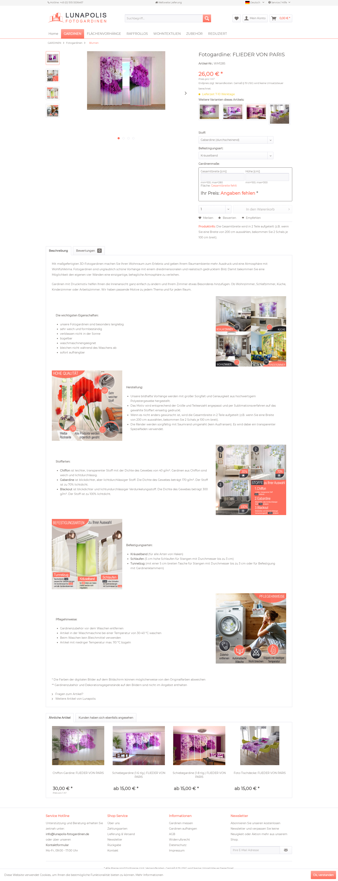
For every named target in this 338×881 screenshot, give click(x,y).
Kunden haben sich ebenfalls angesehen (106, 717)
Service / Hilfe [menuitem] (279, 2)
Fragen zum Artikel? (69, 694)
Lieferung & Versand (121, 834)
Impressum (177, 850)
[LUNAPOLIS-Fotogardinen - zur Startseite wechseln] (77, 18)
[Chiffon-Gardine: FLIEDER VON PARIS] (78, 745)
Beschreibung (58, 250)
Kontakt (112, 850)
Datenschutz (177, 845)
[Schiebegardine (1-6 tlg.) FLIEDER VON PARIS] (139, 745)
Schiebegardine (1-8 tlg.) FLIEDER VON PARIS (199, 775)
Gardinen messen (181, 823)
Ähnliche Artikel (60, 717)
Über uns (113, 823)
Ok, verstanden (323, 875)
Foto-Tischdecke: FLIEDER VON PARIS (260, 773)
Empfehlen (253, 218)
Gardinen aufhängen (183, 828)
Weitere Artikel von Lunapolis (75, 698)
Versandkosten (224, 83)
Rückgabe (114, 845)
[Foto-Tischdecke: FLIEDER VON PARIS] (260, 745)
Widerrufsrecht (179, 839)
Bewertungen (88, 250)
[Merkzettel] (236, 18)
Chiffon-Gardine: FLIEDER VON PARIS (78, 773)
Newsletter (114, 839)
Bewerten (229, 218)
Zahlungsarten (117, 828)
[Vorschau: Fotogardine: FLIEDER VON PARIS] (52, 58)
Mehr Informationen (149, 875)
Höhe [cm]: (252, 171)
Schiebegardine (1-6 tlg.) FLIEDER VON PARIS (138, 775)
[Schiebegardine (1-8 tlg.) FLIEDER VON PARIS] (199, 745)
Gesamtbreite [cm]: (214, 171)
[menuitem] (168, 18)
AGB (172, 834)
